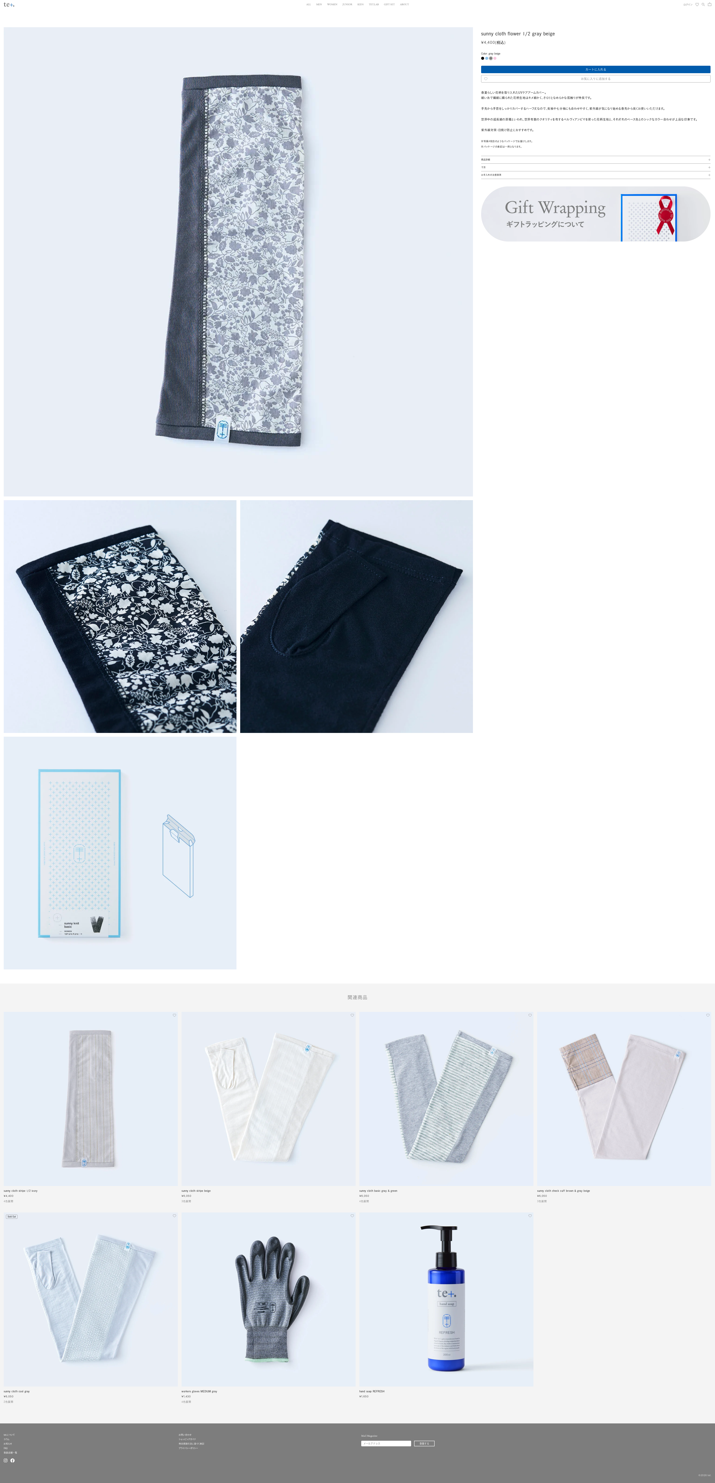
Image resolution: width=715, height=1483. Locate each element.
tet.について (9, 1434)
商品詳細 (485, 159)
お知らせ (8, 1443)
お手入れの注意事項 (491, 175)
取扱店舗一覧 (10, 1452)
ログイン (688, 4)
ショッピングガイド (187, 1439)
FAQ (5, 1448)
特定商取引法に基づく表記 (191, 1443)
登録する (424, 1443)
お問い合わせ (185, 1434)
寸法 (483, 167)
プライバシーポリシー (188, 1448)
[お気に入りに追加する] (174, 1015)
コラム (6, 1439)
